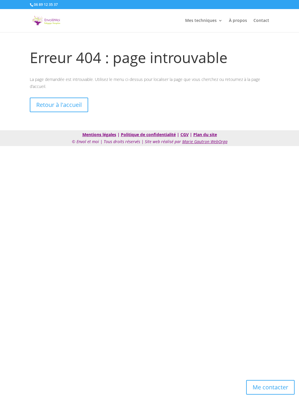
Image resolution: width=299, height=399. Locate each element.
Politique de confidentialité (148, 134)
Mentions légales (99, 134)
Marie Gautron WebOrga (204, 141)
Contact (261, 20)
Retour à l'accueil (59, 105)
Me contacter (270, 387)
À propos (238, 20)
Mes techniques (201, 20)
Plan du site (205, 134)
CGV (184, 134)
